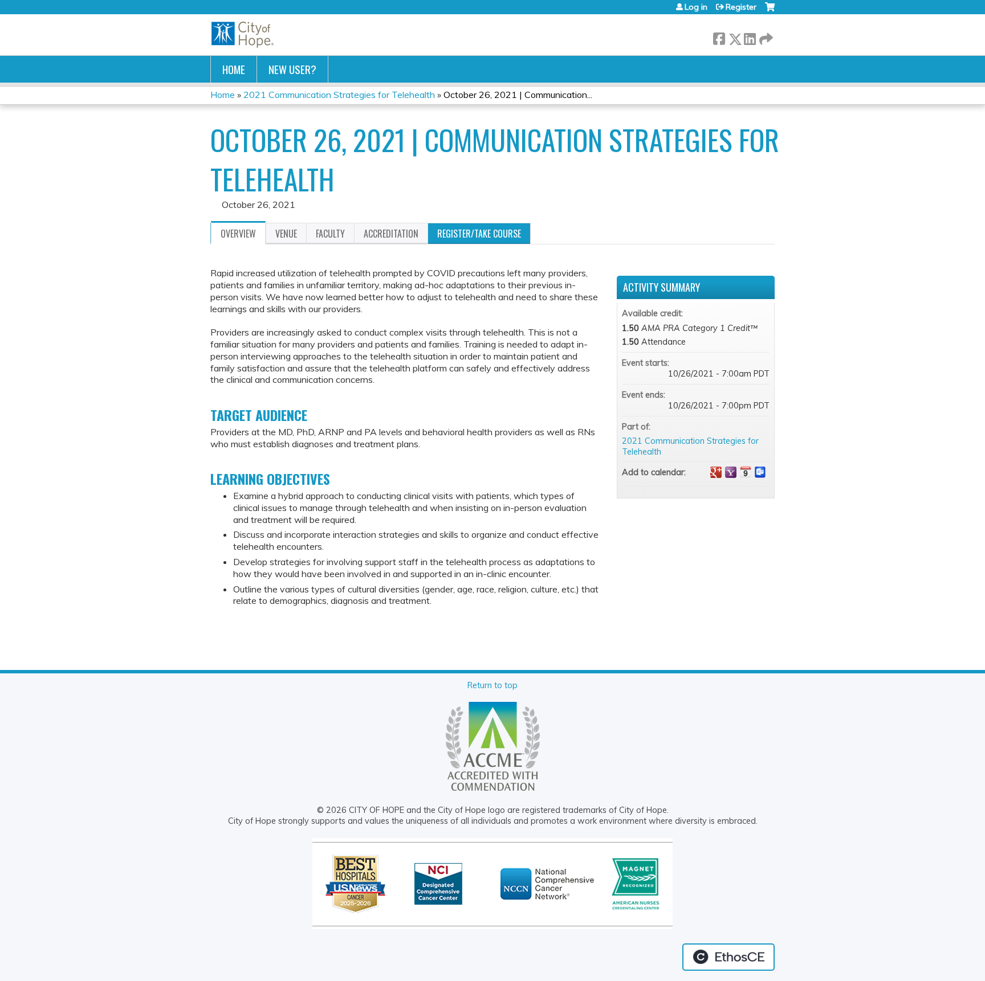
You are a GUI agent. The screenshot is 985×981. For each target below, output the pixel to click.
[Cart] (770, 11)
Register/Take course (479, 233)
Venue (286, 233)
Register (741, 7)
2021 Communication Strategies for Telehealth (339, 94)
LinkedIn (749, 36)
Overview (238, 233)
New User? (292, 69)
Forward (765, 36)
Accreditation (391, 233)
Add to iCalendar (745, 471)
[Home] (242, 34)
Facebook (718, 36)
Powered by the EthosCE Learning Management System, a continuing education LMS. (728, 957)
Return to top (492, 685)
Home (233, 69)
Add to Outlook (760, 472)
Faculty (330, 233)
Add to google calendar (716, 472)
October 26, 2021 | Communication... (517, 94)
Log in (696, 7)
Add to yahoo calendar (730, 472)
